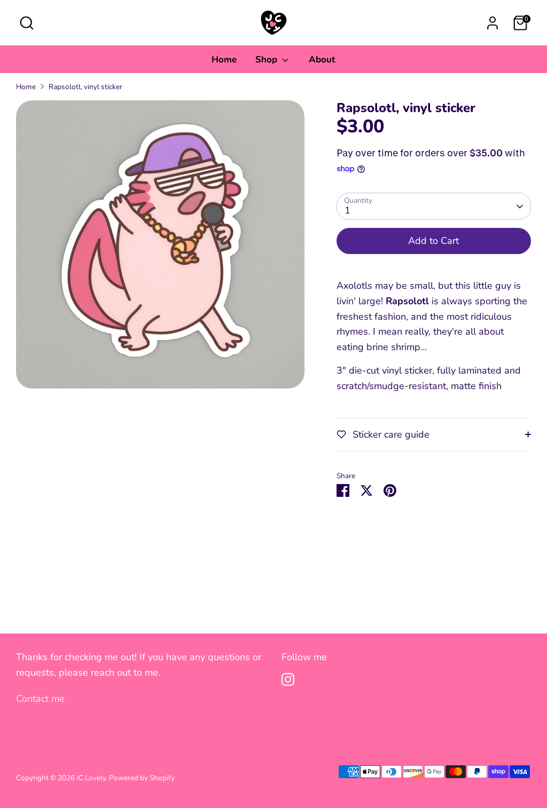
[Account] (492, 23)
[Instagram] (288, 679)
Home (224, 59)
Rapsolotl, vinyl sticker (85, 87)
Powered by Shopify (142, 778)
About (322, 59)
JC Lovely (91, 778)
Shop (267, 59)
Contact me (40, 698)
